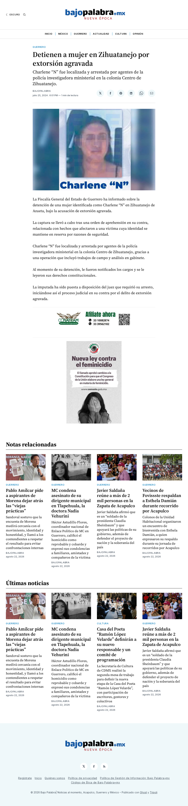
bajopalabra (42, 91)
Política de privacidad (82, 778)
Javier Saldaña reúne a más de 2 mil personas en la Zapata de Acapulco (116, 498)
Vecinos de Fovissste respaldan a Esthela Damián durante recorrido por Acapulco (161, 500)
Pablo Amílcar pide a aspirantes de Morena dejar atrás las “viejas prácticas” (24, 500)
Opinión (138, 33)
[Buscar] (24, 14)
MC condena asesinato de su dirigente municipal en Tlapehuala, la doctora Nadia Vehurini (71, 503)
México (63, 33)
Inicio (48, 33)
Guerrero (80, 33)
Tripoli (153, 792)
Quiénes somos (55, 778)
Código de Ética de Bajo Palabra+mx (95, 782)
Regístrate (25, 778)
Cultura (121, 33)
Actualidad (101, 33)
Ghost (143, 792)
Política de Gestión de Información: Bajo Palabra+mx (135, 778)
